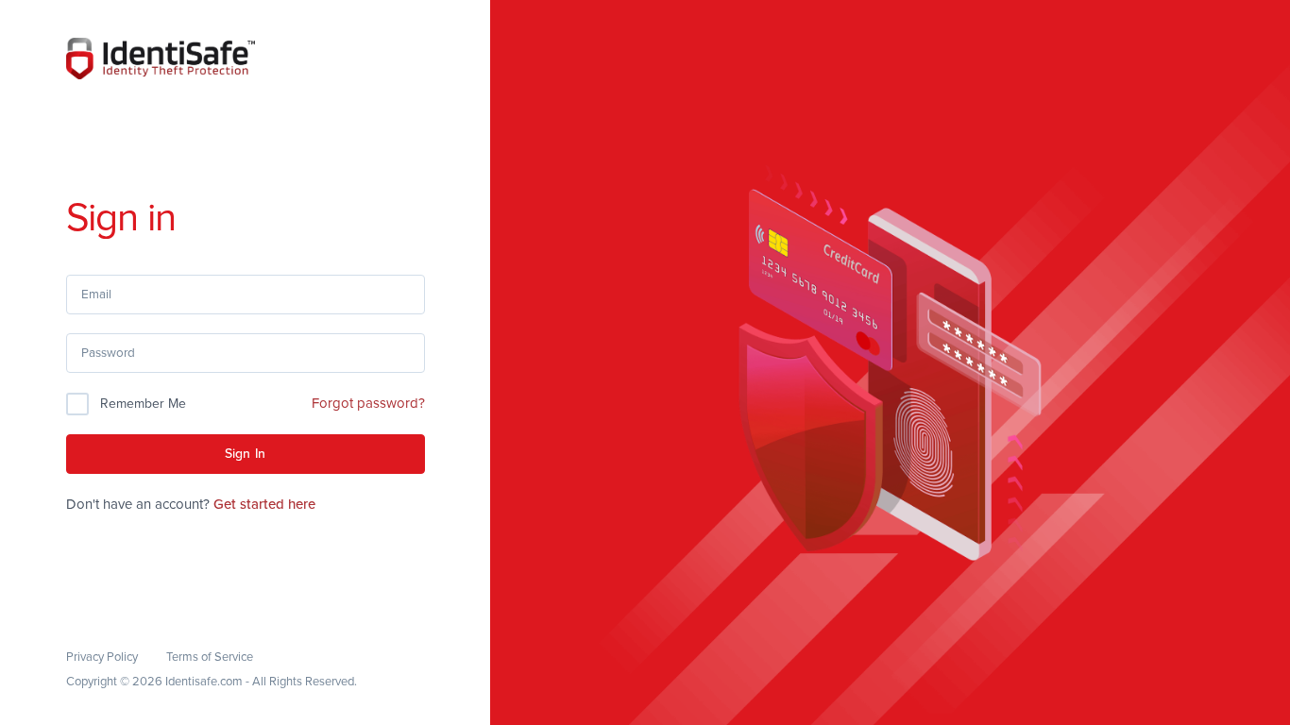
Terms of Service (209, 657)
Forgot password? (368, 403)
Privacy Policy (102, 657)
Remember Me (143, 404)
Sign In (245, 454)
